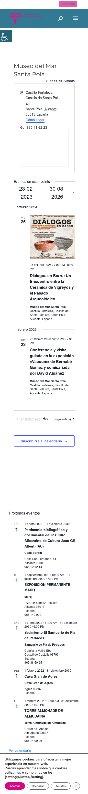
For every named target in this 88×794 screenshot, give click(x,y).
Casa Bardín (33, 552)
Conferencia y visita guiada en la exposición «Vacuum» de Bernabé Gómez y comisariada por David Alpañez (52, 361)
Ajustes (61, 786)
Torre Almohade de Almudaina (45, 722)
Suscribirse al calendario (41, 441)
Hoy (45, 418)
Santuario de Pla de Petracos (44, 644)
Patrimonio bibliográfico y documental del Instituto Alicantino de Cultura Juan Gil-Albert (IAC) (50, 538)
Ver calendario (20, 750)
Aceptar (15, 786)
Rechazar (38, 786)
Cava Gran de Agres (41, 676)
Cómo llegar (35, 119)
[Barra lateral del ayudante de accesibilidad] (6, 36)
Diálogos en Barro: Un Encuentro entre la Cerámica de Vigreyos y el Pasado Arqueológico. (52, 287)
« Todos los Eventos (60, 81)
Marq (28, 596)
